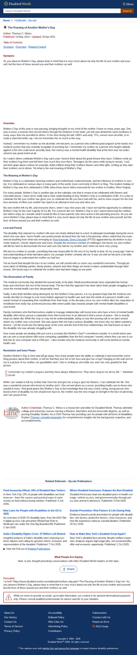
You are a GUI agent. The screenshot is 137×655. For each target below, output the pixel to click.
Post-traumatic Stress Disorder (70, 239)
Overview (21, 46)
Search (127, 10)
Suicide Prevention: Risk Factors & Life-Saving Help (100, 510)
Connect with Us (101, 617)
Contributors (55, 631)
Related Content (37, 46)
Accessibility (55, 612)
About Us (9, 612)
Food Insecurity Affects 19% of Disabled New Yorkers (34, 490)
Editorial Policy (56, 617)
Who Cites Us (55, 621)
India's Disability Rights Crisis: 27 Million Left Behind (34, 533)
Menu (128, 4)
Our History (10, 617)
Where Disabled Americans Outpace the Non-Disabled (101, 490)
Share (71, 569)
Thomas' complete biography (46, 417)
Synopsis (8, 46)
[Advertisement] (68, 94)
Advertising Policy (58, 626)
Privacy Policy (12, 631)
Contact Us (10, 621)
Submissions (99, 612)
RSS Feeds (101, 626)
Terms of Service (13, 626)
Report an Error (100, 621)
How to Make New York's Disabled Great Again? (98, 533)
